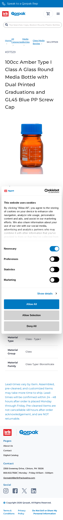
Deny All (31, 326)
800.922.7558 (10, 473)
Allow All (31, 304)
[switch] (54, 259)
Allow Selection (31, 315)
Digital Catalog (10, 455)
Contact (7, 450)
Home (8, 40)
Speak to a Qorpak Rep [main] (22, 3)
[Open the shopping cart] (48, 13)
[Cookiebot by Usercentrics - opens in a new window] (45, 191)
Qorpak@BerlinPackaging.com (19, 478)
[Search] (6, 25)
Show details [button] (45, 293)
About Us (8, 446)
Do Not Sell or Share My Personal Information (44, 512)
